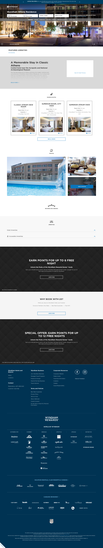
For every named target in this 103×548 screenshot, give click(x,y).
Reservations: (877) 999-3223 (16, 386)
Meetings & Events (62, 19)
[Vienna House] (59, 452)
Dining (54, 19)
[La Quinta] (44, 437)
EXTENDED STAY (14, 432)
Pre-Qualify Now (58, 2)
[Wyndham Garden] (44, 447)
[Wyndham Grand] (88, 447)
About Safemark (35, 399)
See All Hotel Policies (80, 73)
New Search (83, 11)
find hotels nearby (82, 16)
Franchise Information (59, 378)
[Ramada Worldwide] (44, 463)
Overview (30, 19)
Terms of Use (34, 396)
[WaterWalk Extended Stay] (14, 442)
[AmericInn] (44, 452)
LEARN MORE (51, 277)
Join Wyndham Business (37, 373)
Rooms (36, 19)
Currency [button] (92, 11)
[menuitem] (49, 7)
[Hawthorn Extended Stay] (14, 437)
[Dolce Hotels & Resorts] (88, 442)
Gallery (48, 19)
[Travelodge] (29, 458)
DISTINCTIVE (88, 432)
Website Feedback (80, 378)
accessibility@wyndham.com (64, 535)
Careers (55, 383)
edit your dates (73, 16)
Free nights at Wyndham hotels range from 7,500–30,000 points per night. (18, 362)
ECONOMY (29, 432)
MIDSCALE (44, 432)
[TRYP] (59, 437)
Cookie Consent (35, 401)
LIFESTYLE (59, 432)
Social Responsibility (58, 385)
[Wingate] (44, 442)
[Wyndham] (73, 437)
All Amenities (11, 52)
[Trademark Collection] (73, 442)
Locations (10, 377)
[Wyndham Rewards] (51, 419)
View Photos (82, 186)
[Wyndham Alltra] (59, 458)
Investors (55, 381)
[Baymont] (44, 458)
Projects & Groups (35, 378)
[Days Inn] (29, 437)
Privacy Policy (34, 394)
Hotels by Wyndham (51, 426)
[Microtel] (29, 447)
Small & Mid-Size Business (38, 381)
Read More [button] (14, 82)
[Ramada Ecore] (44, 468)
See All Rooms (51, 139)
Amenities (42, 19)
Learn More (51, 313)
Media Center (57, 376)
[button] (23, 1)
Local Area (72, 19)
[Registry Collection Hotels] (88, 437)
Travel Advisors (35, 383)
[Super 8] (29, 442)
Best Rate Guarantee (36, 392)
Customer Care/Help (13, 388)
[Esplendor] (59, 442)
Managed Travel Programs (38, 376)
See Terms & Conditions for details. (9, 289)
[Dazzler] (59, 447)
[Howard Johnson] (29, 452)
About (9, 375)
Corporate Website (58, 373)
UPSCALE (73, 432)
